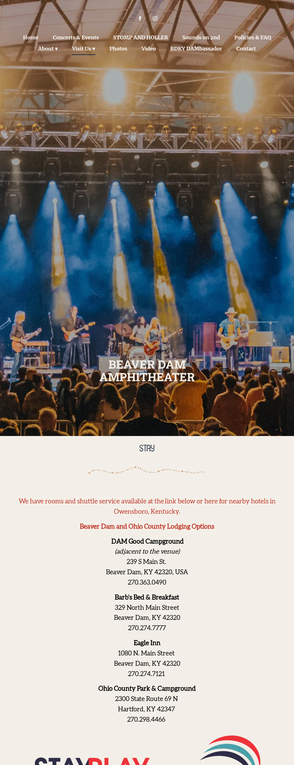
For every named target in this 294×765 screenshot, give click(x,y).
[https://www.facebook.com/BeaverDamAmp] (140, 18)
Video (149, 48)
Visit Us (81, 48)
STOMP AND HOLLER (140, 37)
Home (30, 37)
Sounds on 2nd (201, 37)
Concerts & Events (76, 37)
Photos (118, 48)
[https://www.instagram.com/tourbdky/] (155, 18)
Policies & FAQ (252, 37)
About (46, 48)
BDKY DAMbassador (196, 48)
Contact (246, 48)
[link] (147, 583)
